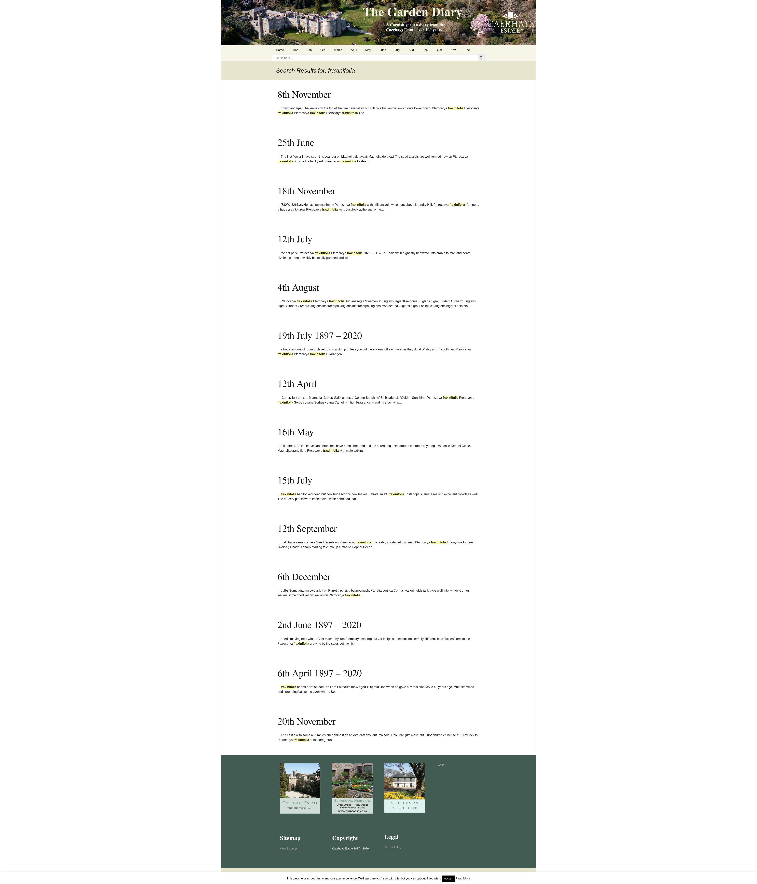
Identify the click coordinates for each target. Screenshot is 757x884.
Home (280, 50)
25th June (296, 142)
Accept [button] (448, 878)
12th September (307, 528)
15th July (295, 479)
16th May (296, 431)
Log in (440, 764)
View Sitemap (288, 848)
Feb (322, 50)
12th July (295, 238)
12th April (297, 383)
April (354, 50)
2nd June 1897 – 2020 (319, 624)
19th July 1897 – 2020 (320, 335)
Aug (411, 50)
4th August (298, 287)
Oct (439, 50)
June (383, 50)
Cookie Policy (392, 847)
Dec (467, 50)
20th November (307, 721)
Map (295, 50)
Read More (462, 878)
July (397, 50)
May (368, 50)
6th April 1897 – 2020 (320, 672)
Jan (309, 50)
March (338, 50)
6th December (304, 576)
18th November (307, 190)
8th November (304, 94)
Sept (425, 50)
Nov (453, 50)
